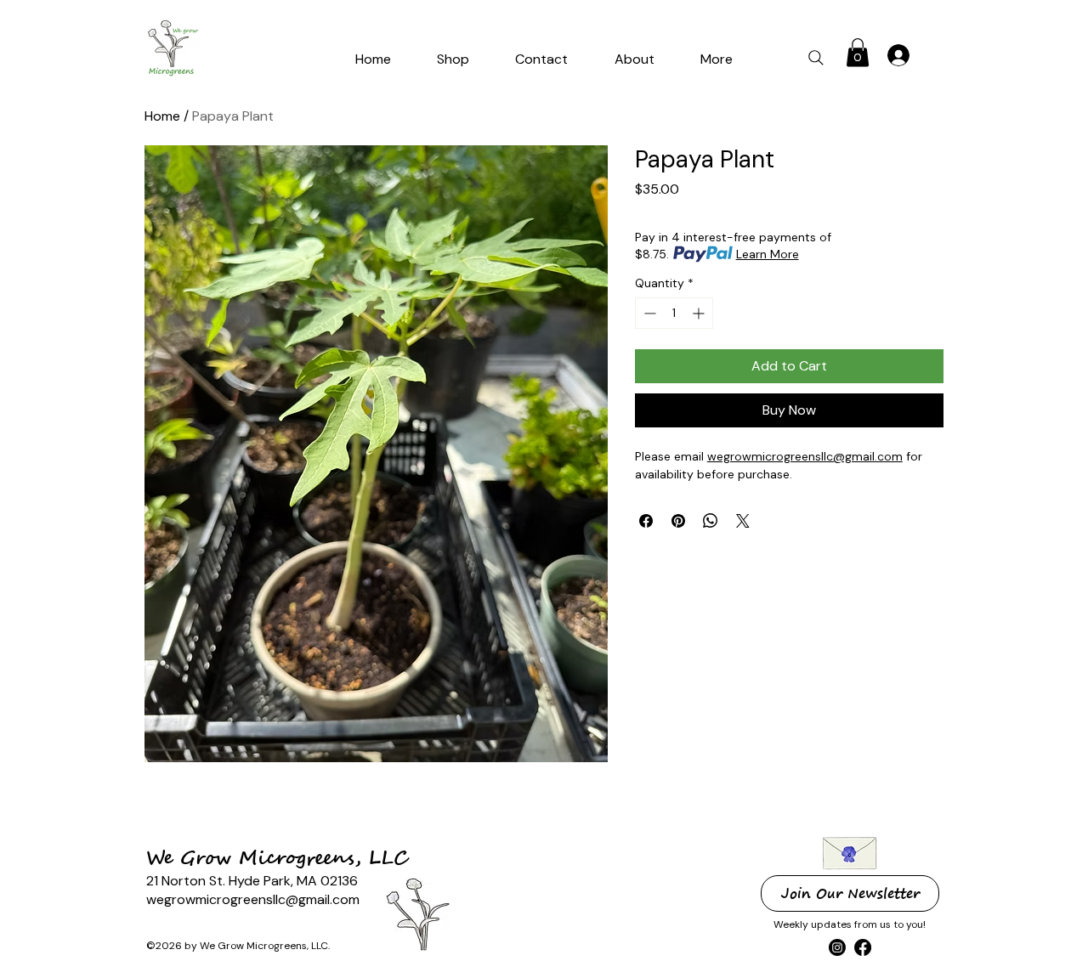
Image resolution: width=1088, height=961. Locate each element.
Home (162, 116)
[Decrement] (648, 313)
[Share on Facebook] (646, 521)
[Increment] (700, 313)
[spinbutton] (674, 313)
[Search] (815, 57)
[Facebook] (862, 947)
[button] (541, 59)
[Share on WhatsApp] (710, 521)
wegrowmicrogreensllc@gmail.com (805, 456)
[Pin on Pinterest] (678, 521)
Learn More (767, 254)
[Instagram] (837, 947)
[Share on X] (743, 521)
